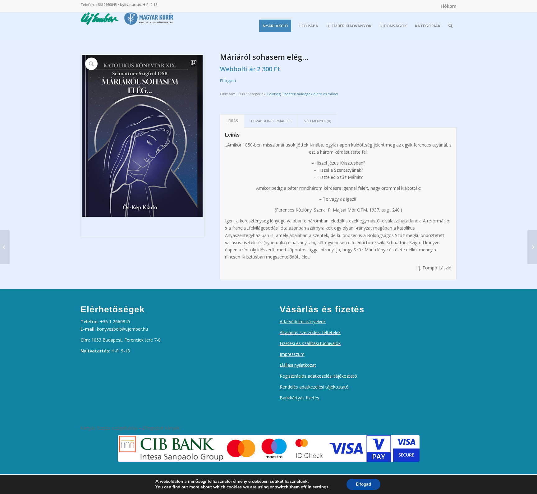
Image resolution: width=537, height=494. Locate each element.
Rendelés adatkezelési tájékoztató (314, 387)
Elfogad (363, 484)
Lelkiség (274, 93)
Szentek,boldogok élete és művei (310, 93)
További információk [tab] (271, 121)
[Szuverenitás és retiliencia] (532, 247)
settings (320, 487)
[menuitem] (447, 6)
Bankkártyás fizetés (299, 398)
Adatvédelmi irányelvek (303, 321)
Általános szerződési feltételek (310, 332)
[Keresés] (450, 26)
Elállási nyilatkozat (298, 365)
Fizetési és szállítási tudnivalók (310, 343)
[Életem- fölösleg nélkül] (5, 247)
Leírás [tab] (232, 121)
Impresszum (292, 354)
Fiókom (449, 6)
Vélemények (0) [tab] (317, 121)
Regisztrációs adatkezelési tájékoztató (318, 376)
